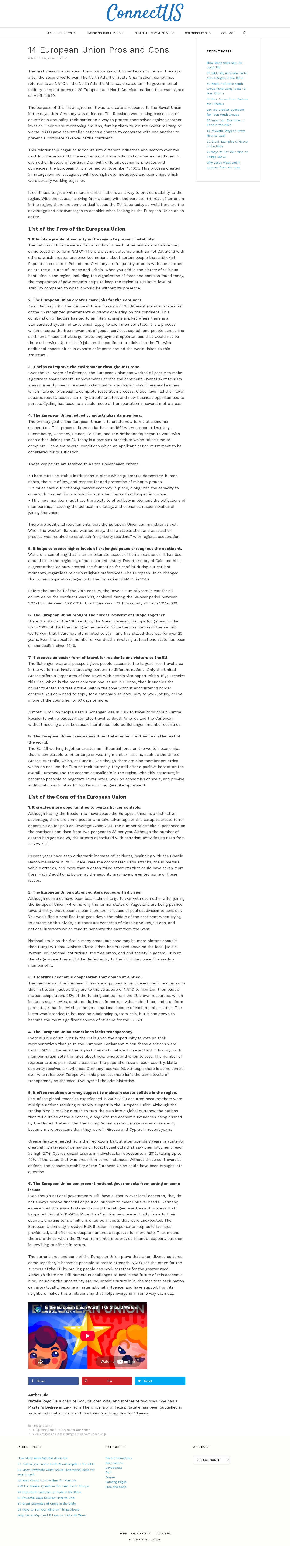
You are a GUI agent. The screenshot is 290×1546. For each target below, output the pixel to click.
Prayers (110, 1477)
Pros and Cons (42, 1425)
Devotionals (113, 1467)
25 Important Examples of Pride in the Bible (49, 1492)
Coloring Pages (198, 33)
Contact (228, 33)
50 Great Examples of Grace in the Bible (47, 1503)
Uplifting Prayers (62, 33)
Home (123, 1533)
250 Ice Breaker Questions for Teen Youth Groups (53, 1486)
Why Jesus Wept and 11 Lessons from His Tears (52, 1515)
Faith (108, 1472)
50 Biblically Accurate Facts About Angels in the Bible (56, 1464)
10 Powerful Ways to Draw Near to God (46, 1497)
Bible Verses (114, 1463)
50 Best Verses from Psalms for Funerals (47, 1480)
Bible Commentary (118, 1458)
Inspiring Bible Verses (105, 33)
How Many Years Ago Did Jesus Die (43, 1458)
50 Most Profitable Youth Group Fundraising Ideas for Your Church (226, 88)
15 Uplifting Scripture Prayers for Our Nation (61, 1429)
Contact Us (162, 1533)
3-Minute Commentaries (154, 33)
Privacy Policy (141, 1533)
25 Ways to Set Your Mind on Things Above (48, 1509)
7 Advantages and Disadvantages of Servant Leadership (69, 1434)
